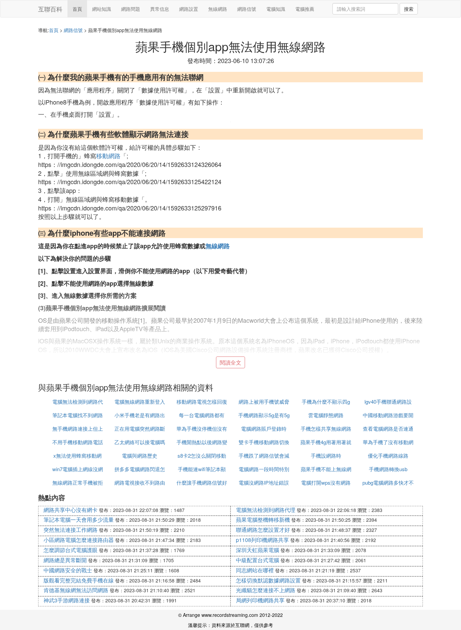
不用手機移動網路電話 (77, 442)
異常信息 (159, 8)
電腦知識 (275, 8)
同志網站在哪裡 (255, 570)
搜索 (408, 8)
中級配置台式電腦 (257, 560)
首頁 (77, 8)
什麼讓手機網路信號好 (202, 482)
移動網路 (108, 155)
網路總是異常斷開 (65, 560)
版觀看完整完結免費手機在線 (79, 580)
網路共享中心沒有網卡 (71, 510)
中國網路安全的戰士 (68, 570)
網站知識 (101, 8)
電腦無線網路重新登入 (139, 401)
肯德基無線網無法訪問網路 (76, 590)
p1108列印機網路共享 (262, 540)
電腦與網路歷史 (139, 455)
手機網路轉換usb (388, 468)
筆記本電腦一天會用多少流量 (79, 519)
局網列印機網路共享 (260, 600)
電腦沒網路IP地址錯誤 (264, 482)
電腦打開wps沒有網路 (326, 482)
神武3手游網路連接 (67, 600)
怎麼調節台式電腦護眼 (71, 550)
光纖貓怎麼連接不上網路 (265, 590)
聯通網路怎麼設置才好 (263, 530)
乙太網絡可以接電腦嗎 (139, 442)
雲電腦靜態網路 (326, 415)
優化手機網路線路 (388, 455)
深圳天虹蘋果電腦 (257, 550)
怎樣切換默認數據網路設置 (268, 580)
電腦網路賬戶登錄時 (264, 428)
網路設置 (188, 8)
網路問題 (130, 8)
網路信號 (246, 8)
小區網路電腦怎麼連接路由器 (79, 540)
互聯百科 (50, 8)
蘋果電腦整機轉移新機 (263, 519)
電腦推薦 (304, 8)
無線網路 (217, 8)
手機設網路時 (326, 455)
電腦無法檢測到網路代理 (265, 510)
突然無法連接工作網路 (71, 530)
